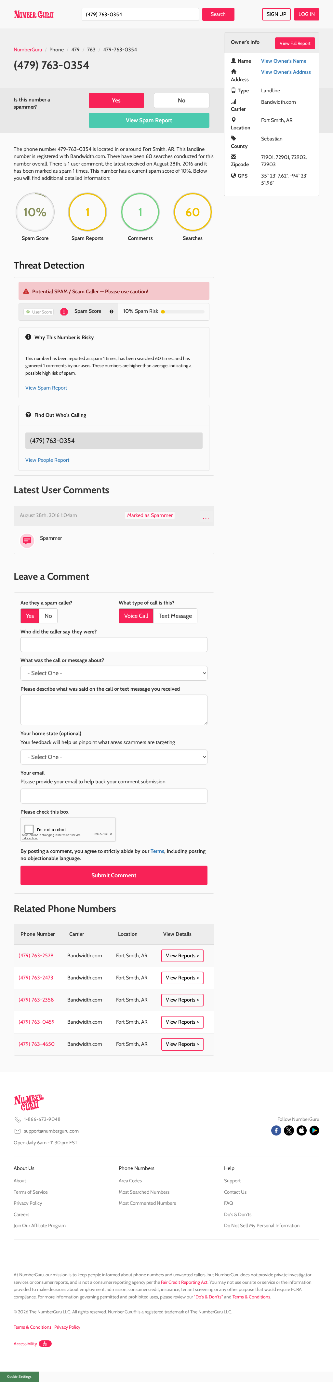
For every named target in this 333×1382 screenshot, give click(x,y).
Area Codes (130, 1181)
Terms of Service (31, 1192)
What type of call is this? (146, 603)
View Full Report (295, 43)
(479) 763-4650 (37, 1044)
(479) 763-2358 (36, 1000)
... (206, 516)
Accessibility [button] (25, 1344)
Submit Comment (113, 875)
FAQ (228, 1203)
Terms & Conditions (251, 1297)
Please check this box (44, 812)
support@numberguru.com (51, 1131)
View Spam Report (149, 120)
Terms (157, 851)
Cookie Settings (19, 1376)
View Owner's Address (286, 72)
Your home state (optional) (50, 733)
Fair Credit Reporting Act (184, 1282)
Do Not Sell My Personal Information (262, 1226)
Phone (56, 50)
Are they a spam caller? (46, 603)
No (181, 100)
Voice (136, 615)
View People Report (47, 460)
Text (175, 615)
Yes (116, 100)
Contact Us (235, 1192)
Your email (32, 773)
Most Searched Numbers (144, 1192)
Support (232, 1181)
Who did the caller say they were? (58, 632)
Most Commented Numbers (147, 1203)
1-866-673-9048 (42, 1119)
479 (75, 50)
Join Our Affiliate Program (40, 1226)
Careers (21, 1214)
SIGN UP (276, 14)
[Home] (34, 14)
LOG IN (307, 14)
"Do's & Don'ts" (208, 1297)
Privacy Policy (28, 1203)
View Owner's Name (283, 61)
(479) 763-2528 (36, 955)
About (20, 1181)
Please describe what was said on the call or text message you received (100, 689)
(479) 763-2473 (36, 978)
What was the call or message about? (62, 660)
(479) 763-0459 (37, 1022)
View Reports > (182, 955)
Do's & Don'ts (237, 1214)
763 (91, 50)
